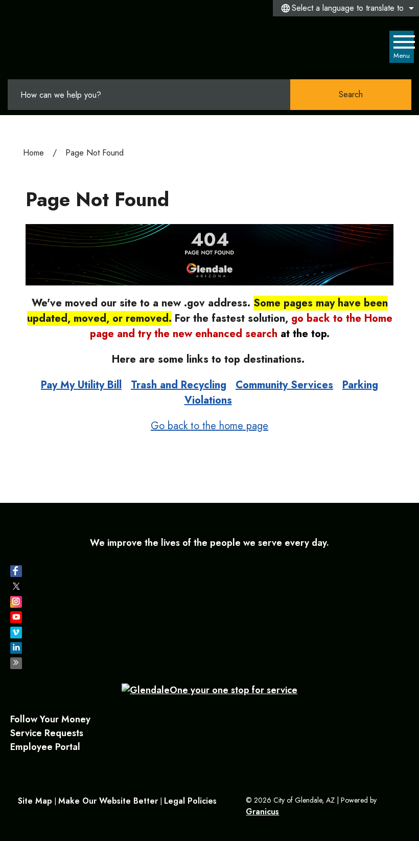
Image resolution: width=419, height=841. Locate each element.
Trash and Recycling (178, 385)
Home (33, 153)
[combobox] (346, 8)
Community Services (284, 385)
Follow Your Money (50, 719)
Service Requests (46, 733)
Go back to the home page (209, 425)
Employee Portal (45, 747)
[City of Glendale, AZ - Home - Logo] (61, 47)
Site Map (35, 801)
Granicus (262, 811)
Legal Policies (190, 801)
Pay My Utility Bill (81, 385)
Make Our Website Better (108, 801)
